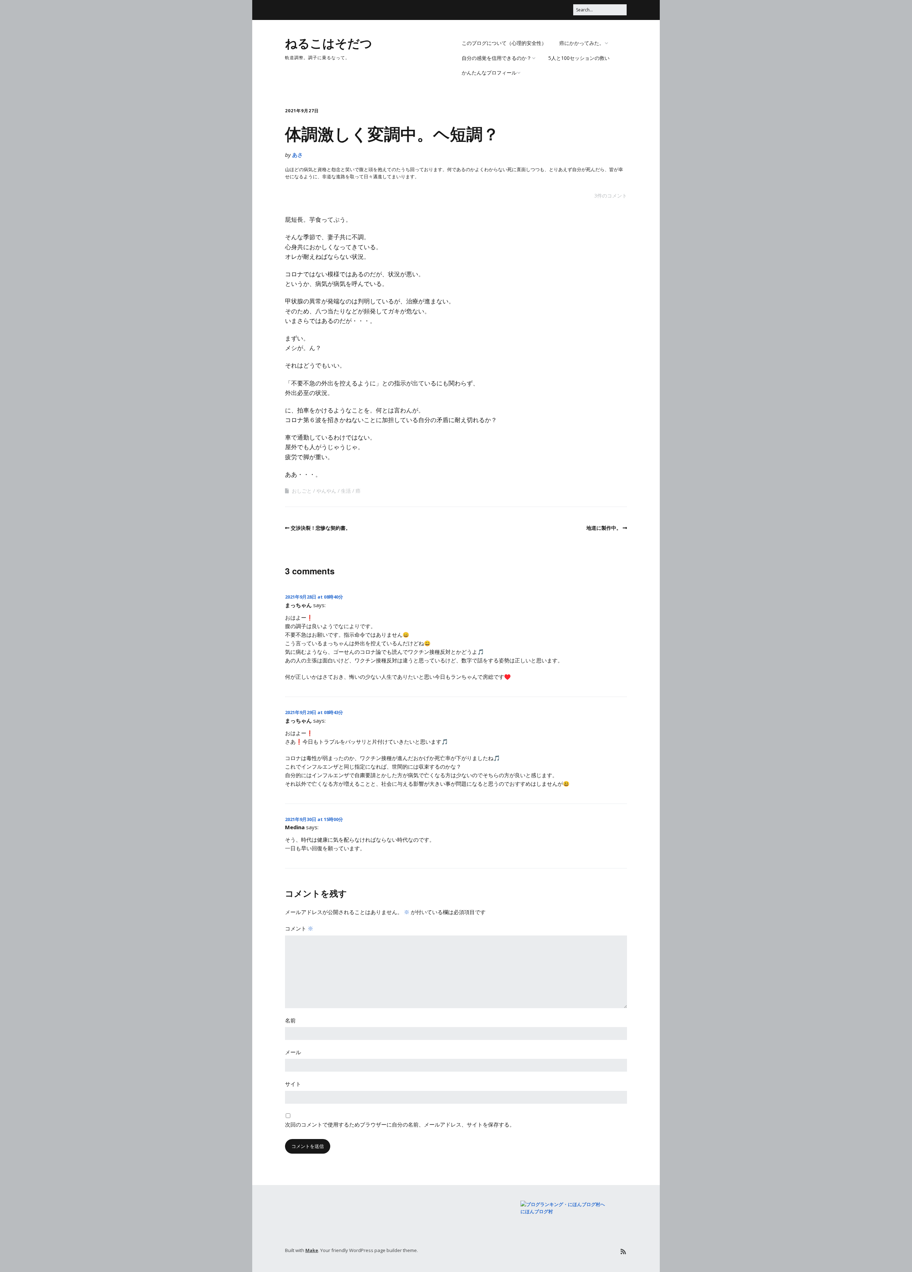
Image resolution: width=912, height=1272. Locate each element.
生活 (346, 490)
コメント (299, 928)
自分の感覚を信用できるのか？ (497, 58)
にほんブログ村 (536, 1211)
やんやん (326, 490)
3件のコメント (610, 195)
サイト (293, 1083)
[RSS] (623, 1251)
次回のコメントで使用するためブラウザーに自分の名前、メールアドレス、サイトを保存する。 (400, 1124)
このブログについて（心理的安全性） (504, 43)
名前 (290, 1020)
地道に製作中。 (603, 527)
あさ (297, 154)
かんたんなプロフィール (489, 72)
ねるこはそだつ (328, 42)
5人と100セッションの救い (579, 58)
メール (293, 1052)
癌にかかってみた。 (581, 43)
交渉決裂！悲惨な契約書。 (321, 527)
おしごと (302, 490)
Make (311, 1250)
